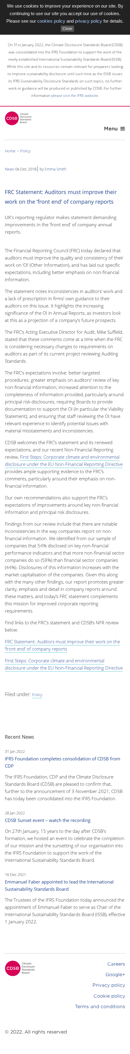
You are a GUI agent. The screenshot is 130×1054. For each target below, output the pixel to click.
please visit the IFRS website (74, 95)
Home (10, 151)
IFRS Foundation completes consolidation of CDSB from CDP (62, 762)
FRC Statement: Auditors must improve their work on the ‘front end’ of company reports (62, 645)
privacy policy (88, 21)
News (9, 169)
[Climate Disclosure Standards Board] (18, 118)
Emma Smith (56, 169)
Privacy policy (109, 985)
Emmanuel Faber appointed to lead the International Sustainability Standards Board (59, 885)
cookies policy (51, 21)
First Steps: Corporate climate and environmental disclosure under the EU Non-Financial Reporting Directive (64, 460)
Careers (116, 964)
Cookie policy (109, 996)
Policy (25, 151)
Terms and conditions (100, 1006)
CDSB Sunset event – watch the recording (47, 820)
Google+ (115, 974)
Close (67, 29)
